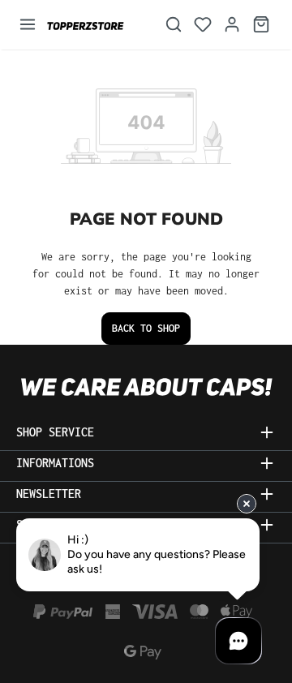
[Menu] (27, 24)
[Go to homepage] (95, 24)
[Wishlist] (202, 24)
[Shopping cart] (261, 24)
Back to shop (146, 328)
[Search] (173, 24)
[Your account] (232, 24)
